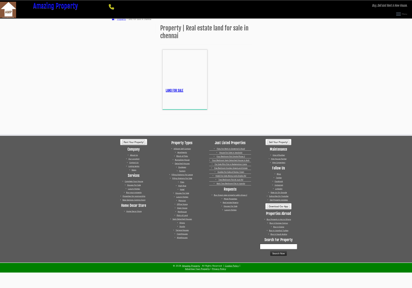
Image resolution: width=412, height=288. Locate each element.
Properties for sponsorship (134, 196)
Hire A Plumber (279, 155)
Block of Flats (182, 156)
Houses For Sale (134, 185)
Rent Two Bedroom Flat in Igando (231, 183)
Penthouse (182, 211)
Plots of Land (182, 215)
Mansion (182, 200)
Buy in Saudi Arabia (279, 234)
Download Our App (278, 206)
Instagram (279, 185)
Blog (279, 174)
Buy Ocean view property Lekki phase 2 (230, 195)
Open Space (182, 208)
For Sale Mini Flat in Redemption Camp (231, 164)
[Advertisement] (190, 102)
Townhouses (182, 234)
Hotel (182, 189)
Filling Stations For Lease (182, 174)
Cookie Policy (232, 265)
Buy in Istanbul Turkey (278, 230)
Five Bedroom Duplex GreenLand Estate (231, 168)
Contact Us (134, 162)
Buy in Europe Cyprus (279, 223)
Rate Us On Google (279, 192)
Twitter (279, 177)
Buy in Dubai (278, 227)
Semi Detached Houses (182, 219)
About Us (134, 155)
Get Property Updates (279, 200)
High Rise (182, 185)
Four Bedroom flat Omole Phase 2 (231, 156)
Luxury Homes (134, 188)
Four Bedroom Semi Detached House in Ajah (230, 160)
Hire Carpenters (278, 162)
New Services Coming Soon (133, 200)
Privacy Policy (219, 269)
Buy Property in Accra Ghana (279, 219)
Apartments (182, 152)
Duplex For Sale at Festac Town (231, 172)
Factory (182, 171)
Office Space (182, 204)
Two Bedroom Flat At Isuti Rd (230, 179)
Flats (182, 182)
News (134, 170)
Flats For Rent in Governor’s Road (231, 148)
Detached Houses (182, 163)
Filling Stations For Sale (182, 178)
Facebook (279, 181)
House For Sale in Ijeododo (230, 152)
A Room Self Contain (182, 148)
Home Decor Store (134, 211)
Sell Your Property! (278, 142)
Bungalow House (182, 159)
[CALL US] (112, 6)
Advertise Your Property (197, 269)
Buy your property (134, 192)
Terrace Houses (182, 230)
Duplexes (182, 167)
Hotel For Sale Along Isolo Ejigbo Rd (230, 175)
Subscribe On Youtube (278, 196)
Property (121, 19)
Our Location (134, 159)
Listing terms (133, 166)
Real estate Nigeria (230, 202)
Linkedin (278, 188)
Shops (182, 222)
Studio (182, 226)
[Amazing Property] (113, 19)
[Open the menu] (398, 14)
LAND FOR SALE (174, 90)
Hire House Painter (279, 159)
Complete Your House (134, 181)
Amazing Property (55, 6)
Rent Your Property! (134, 142)
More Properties (230, 198)
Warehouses (182, 237)
